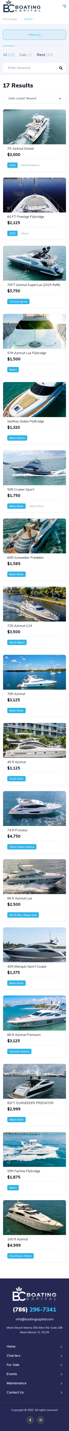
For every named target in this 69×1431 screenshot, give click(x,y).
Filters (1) (34, 35)
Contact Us (15, 1392)
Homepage (10, 19)
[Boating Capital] (22, 6)
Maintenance (16, 1383)
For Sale (13, 1365)
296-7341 (34, 1309)
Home (11, 1346)
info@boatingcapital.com (34, 1319)
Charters (14, 1355)
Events (12, 1374)
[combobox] (34, 98)
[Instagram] (40, 1420)
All (9, 54)
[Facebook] (30, 1420)
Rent (45, 54)
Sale (25, 54)
